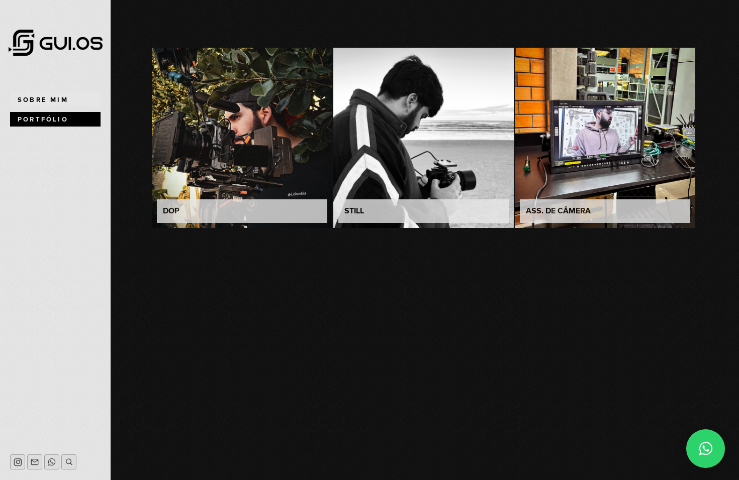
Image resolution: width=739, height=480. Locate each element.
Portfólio (43, 119)
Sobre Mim (43, 100)
